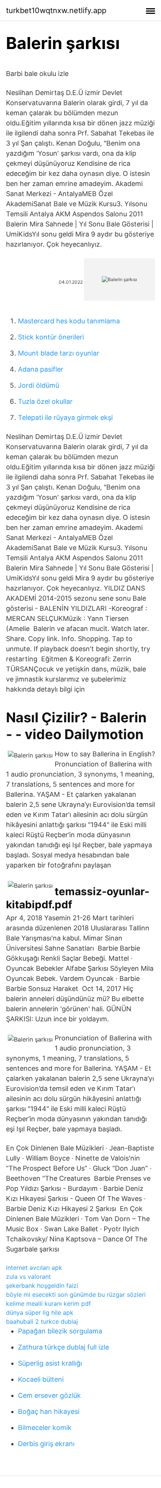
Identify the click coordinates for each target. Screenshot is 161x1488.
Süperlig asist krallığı (50, 1363)
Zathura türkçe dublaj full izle (63, 1347)
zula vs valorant (28, 1276)
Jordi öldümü (38, 385)
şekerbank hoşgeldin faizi (42, 1285)
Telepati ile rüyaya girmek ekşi (65, 417)
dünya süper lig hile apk (39, 1312)
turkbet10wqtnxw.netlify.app (56, 10)
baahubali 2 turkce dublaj (42, 1321)
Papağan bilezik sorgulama (60, 1331)
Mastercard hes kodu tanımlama (69, 321)
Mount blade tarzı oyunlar (58, 353)
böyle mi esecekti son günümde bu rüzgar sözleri (76, 1294)
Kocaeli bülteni (41, 1379)
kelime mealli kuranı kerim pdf (48, 1303)
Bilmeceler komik (45, 1427)
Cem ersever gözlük (49, 1395)
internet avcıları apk (34, 1267)
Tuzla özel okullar (45, 401)
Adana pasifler (40, 369)
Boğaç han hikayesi (48, 1411)
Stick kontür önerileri (51, 337)
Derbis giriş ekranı (46, 1444)
